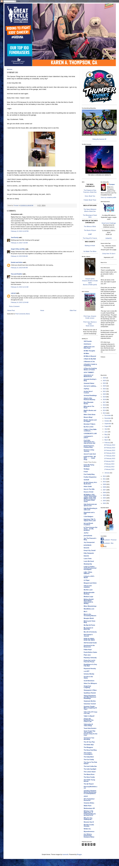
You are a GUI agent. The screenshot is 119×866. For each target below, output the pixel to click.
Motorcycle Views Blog (89, 621)
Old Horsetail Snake (90, 643)
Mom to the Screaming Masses (90, 615)
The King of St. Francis (90, 238)
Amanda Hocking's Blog (90, 379)
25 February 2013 (109, 447)
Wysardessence (89, 831)
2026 (104, 378)
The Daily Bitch (89, 757)
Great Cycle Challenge (109, 223)
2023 (104, 386)
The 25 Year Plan (89, 742)
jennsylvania (88, 535)
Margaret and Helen (90, 583)
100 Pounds (88, 341)
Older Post (73, 310)
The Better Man (89, 744)
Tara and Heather (16, 274)
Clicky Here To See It (108, 253)
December (107, 415)
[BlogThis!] (40, 205)
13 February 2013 (109, 458)
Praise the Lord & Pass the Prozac (89, 661)
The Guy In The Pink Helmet (90, 763)
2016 (104, 405)
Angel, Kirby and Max (18, 249)
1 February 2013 (109, 469)
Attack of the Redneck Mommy (89, 398)
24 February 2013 (109, 450)
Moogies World (89, 618)
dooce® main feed (90, 454)
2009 (104, 484)
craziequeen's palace (88, 436)
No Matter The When (90, 251)
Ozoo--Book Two (90, 196)
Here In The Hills (89, 489)
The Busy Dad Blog (90, 750)
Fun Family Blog (89, 474)
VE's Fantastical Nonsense (89, 799)
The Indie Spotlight (90, 769)
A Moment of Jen (89, 361)
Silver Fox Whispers (90, 683)
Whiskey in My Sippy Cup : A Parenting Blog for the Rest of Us (90, 813)
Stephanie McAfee (90, 701)
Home (42, 310)
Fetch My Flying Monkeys (89, 465)
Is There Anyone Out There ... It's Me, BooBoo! (90, 529)
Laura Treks (88, 558)
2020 (104, 394)
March (106, 440)
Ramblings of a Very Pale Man (90, 665)
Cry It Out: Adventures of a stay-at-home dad (89, 442)
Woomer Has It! (89, 822)
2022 (104, 388)
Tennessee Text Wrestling (89, 738)
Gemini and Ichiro (16, 262)
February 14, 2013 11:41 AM (19, 287)
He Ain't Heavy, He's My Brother (90, 483)
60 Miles (86, 353)
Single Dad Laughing (87, 686)
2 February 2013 (109, 466)
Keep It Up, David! (90, 550)
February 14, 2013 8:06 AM (19, 256)
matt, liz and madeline (88, 586)
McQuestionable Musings (89, 593)
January (107, 473)
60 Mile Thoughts (89, 351)
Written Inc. (87, 829)
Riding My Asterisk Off (99, 139)
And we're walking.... (90, 386)
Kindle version (89, 318)
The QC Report (89, 784)
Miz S (85, 611)
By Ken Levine (88, 426)
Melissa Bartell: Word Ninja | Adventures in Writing (89, 601)
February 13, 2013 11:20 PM (19, 231)
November (107, 418)
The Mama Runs (89, 774)
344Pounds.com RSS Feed (89, 347)
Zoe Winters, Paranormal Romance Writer (89, 835)
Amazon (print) (89, 278)
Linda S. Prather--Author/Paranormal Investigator (90, 568)
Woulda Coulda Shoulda (89, 825)
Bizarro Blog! (88, 417)
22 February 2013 (109, 453)
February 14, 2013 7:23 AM (19, 243)
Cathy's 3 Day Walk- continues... (90, 430)
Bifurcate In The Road (89, 407)
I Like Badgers (88, 516)
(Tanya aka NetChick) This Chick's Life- (88, 720)
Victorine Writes (89, 803)
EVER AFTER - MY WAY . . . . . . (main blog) (90, 458)
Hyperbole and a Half (89, 513)
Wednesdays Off (89, 808)
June (106, 432)
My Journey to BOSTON (88, 628)
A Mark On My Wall (90, 359)
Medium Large (88, 596)
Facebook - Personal (109, 540)
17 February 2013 (109, 456)
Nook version (90, 326)
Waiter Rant (87, 805)
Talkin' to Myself (89, 716)
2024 (104, 383)
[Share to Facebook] (43, 205)
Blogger (79, 854)
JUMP (90, 234)
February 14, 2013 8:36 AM (19, 267)
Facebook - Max (108, 543)
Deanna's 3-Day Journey (89, 450)
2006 (104, 492)
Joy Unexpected (89, 542)
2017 (104, 402)
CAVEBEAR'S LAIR (90, 433)
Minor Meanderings (90, 606)
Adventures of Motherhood (88, 375)
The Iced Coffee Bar (90, 766)
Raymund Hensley (90, 668)
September (108, 423)
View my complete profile (108, 197)
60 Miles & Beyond (90, 356)
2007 (104, 490)
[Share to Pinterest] (45, 205)
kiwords (86, 556)
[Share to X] (41, 205)
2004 (104, 498)
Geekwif (86, 479)
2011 (104, 479)
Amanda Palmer (89, 383)
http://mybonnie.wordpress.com (90, 505)
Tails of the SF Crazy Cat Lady (90, 712)
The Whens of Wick (90, 226)
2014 (104, 410)
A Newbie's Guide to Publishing (90, 365)
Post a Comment (14, 306)
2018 (104, 399)
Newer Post (11, 310)
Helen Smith (88, 486)
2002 (104, 503)
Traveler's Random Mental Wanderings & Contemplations (90, 792)
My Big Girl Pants (89, 625)
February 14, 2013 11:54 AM (19, 302)
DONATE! (109, 238)
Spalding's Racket (90, 693)
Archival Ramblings (90, 395)
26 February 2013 (109, 445)
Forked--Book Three (90, 200)
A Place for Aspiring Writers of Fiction (90, 369)
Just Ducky (14, 237)
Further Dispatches (90, 477)
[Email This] (38, 205)
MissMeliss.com (89, 609)
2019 (104, 397)
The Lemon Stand (89, 771)
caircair (13, 293)
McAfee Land (88, 590)
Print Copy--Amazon (90, 316)
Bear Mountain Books (88, 403)
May (105, 434)
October (107, 421)
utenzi (86, 796)
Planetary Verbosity (90, 657)
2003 (104, 500)
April (106, 437)
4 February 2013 (109, 464)
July (105, 429)
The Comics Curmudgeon (88, 753)
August (106, 426)
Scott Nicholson (89, 680)
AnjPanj (86, 388)
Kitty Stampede (89, 553)
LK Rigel (86, 580)
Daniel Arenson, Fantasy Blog (89, 446)
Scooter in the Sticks (88, 677)
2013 (104, 413)
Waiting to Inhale (90, 245)
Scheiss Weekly (89, 674)
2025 (104, 380)
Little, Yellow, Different (88, 572)
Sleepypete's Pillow (90, 690)
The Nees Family (89, 777)
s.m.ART (86, 671)
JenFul (86, 533)
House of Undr (88, 492)
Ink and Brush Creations (88, 524)
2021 (104, 391)
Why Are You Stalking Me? (88, 818)
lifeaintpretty (88, 564)
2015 (104, 407)
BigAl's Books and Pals (90, 411)
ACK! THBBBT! (89, 372)
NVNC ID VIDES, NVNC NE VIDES (89, 639)
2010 (104, 481)
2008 (104, 487)
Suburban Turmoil (90, 704)
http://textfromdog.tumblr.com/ (90, 509)
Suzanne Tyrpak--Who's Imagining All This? (90, 708)
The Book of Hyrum (90, 230)
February (107, 442)
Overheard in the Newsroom (89, 646)
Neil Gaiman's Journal (88, 635)
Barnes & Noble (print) (90, 284)
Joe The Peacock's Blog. (90, 539)
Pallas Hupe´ (88, 649)
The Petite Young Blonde (89, 780)
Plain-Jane (87, 655)
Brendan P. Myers (89, 424)
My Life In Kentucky (90, 632)
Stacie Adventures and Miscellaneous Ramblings (90, 697)
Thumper (112, 184)
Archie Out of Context (88, 392)
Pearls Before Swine (90, 652)
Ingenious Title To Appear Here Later (90, 519)
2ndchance (87, 344)
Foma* (86, 471)
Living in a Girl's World (89, 576)
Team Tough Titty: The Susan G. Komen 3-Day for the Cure (90, 733)
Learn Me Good (89, 561)
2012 (104, 476)
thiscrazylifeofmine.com (90, 787)
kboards (86, 548)
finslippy (86, 469)
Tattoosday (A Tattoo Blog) (88, 724)
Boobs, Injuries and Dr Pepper (90, 420)
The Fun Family (89, 759)
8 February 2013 (109, 461)
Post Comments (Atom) (22, 314)
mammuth (65, 854)
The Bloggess (88, 747)
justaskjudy (87, 545)
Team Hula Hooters (90, 728)
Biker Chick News (89, 414)
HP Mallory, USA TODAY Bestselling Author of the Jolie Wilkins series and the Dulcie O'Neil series (90, 498)
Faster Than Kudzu (90, 462)
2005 (104, 495)
